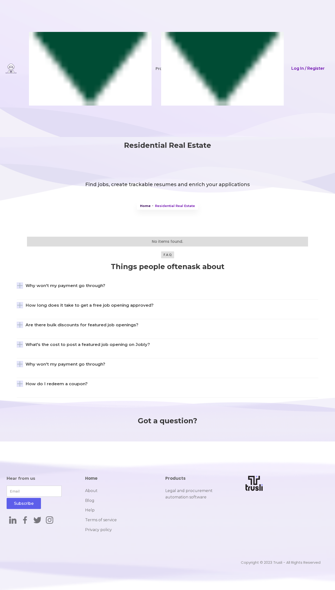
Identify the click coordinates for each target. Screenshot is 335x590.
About (91, 490)
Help (90, 510)
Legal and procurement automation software (189, 493)
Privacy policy (98, 529)
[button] (83, 68)
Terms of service (101, 520)
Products (175, 478)
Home (145, 206)
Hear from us (21, 478)
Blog (89, 500)
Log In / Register (308, 68)
